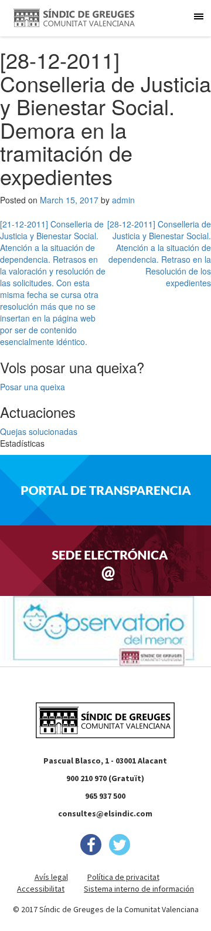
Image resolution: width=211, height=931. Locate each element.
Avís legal (51, 877)
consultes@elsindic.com (105, 813)
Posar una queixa (32, 387)
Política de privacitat (123, 877)
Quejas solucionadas (38, 431)
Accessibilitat (40, 888)
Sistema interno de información (139, 888)
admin (123, 200)
